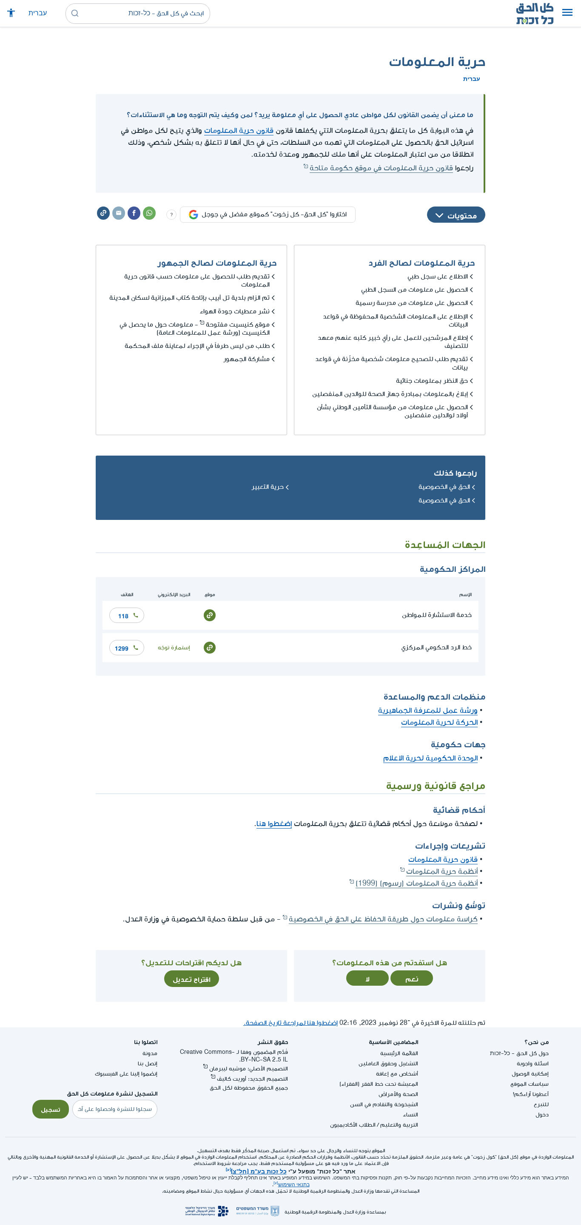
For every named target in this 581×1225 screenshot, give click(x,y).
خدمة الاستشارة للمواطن (437, 615)
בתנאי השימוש (294, 1185)
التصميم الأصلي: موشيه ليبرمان (248, 1068)
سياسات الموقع (529, 1084)
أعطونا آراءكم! (531, 1094)
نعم (412, 978)
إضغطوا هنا (274, 824)
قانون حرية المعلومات (238, 130)
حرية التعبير (267, 487)
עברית (37, 13)
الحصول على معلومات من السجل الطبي (414, 289)
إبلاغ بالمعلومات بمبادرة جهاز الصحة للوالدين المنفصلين (390, 394)
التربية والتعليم (399, 1125)
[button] (567, 14)
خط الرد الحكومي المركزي (436, 647)
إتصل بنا (147, 1063)
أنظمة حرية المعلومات (442, 871)
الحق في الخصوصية (444, 487)
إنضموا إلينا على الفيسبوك (126, 1073)
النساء (410, 1114)
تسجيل (50, 1109)
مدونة (149, 1053)
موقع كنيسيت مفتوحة (238, 324)
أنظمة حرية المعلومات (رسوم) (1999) (417, 883)
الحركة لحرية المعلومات (439, 722)
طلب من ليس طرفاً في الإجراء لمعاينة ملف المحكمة (197, 346)
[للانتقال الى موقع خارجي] (210, 614)
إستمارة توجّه (174, 647)
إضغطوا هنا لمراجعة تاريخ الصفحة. (290, 1023)
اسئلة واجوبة (533, 1063)
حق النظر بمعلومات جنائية (432, 380)
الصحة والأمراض (398, 1094)
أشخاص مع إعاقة (397, 1073)
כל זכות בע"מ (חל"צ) (259, 1170)
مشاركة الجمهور (246, 359)
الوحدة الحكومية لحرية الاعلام (430, 758)
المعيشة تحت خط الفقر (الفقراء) (378, 1084)
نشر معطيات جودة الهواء (234, 311)
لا (367, 978)
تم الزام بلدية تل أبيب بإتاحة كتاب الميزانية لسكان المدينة (189, 297)
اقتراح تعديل (192, 978)
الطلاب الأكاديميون (353, 1125)
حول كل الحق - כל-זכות (519, 1053)
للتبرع (541, 1104)
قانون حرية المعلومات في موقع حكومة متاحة (381, 168)
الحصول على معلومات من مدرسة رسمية (412, 303)
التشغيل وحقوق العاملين (388, 1063)
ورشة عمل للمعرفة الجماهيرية (428, 710)
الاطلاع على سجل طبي (437, 276)
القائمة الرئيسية (399, 1053)
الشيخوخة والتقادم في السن (384, 1104)
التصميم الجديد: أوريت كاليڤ (252, 1079)
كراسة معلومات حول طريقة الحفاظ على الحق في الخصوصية (383, 919)
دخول (542, 1114)
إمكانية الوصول (530, 1073)
